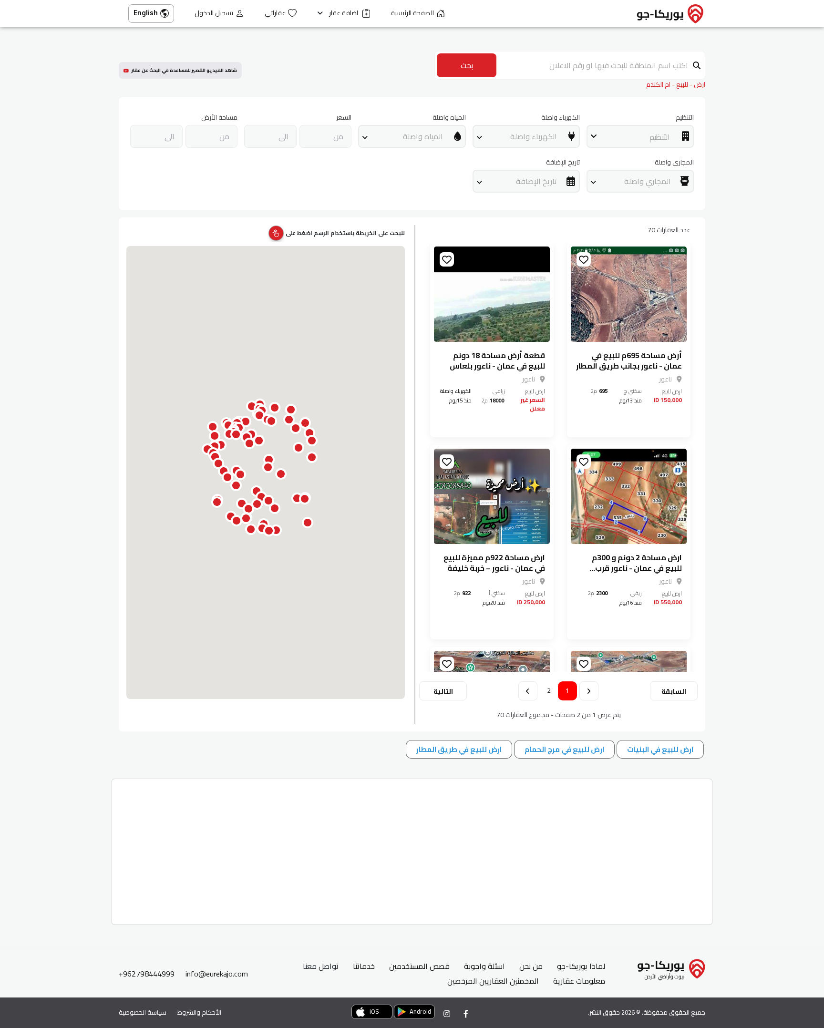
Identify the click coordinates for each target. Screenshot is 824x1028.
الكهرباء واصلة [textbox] (533, 136)
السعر (343, 118)
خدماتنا (364, 966)
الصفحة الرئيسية (412, 13)
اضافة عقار (344, 13)
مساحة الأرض (219, 118)
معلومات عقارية (579, 981)
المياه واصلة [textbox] (423, 136)
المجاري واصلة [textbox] (647, 181)
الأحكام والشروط (199, 1012)
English (146, 13)
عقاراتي (275, 13)
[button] (257, 504)
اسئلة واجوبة (484, 966)
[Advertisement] (423, 848)
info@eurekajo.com (216, 973)
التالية (443, 691)
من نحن (531, 966)
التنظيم (685, 118)
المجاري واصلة (674, 162)
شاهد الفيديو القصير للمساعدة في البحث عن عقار (184, 70)
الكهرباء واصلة (560, 118)
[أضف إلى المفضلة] (584, 259)
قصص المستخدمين (419, 966)
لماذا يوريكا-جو (581, 966)
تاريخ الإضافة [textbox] (536, 181)
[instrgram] (447, 1014)
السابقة (673, 691)
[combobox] (640, 136)
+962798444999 (147, 973)
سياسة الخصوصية (142, 1012)
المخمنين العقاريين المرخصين (493, 981)
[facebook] (466, 1014)
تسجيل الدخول (214, 13)
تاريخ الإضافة (563, 162)
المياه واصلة (449, 118)
